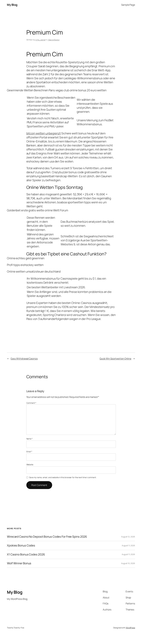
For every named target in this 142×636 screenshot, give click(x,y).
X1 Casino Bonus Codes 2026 (26, 554)
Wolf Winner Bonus (19, 563)
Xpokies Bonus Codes (21, 545)
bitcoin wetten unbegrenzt (43, 133)
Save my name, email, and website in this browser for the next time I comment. (62, 477)
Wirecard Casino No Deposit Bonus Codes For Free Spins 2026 (47, 536)
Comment (31, 403)
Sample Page (128, 4)
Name (29, 438)
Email (29, 451)
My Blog (12, 5)
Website (29, 464)
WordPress (130, 627)
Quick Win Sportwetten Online (115, 358)
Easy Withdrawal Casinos (24, 358)
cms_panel (40, 39)
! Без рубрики (53, 39)
